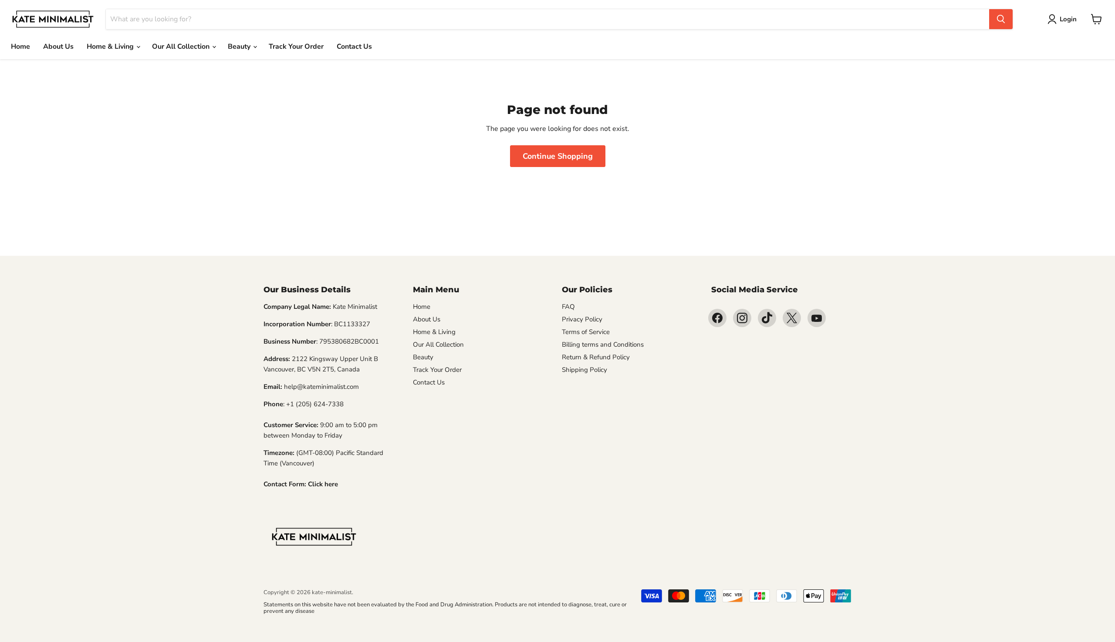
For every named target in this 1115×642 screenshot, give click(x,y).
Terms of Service (586, 332)
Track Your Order (296, 46)
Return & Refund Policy (596, 357)
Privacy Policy (582, 319)
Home (20, 46)
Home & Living (111, 46)
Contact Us (354, 46)
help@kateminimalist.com (321, 386)
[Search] (1001, 19)
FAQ (568, 306)
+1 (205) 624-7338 (315, 404)
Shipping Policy (584, 369)
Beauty (240, 46)
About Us (58, 46)
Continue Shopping (558, 156)
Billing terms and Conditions (603, 344)
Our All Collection (181, 46)
